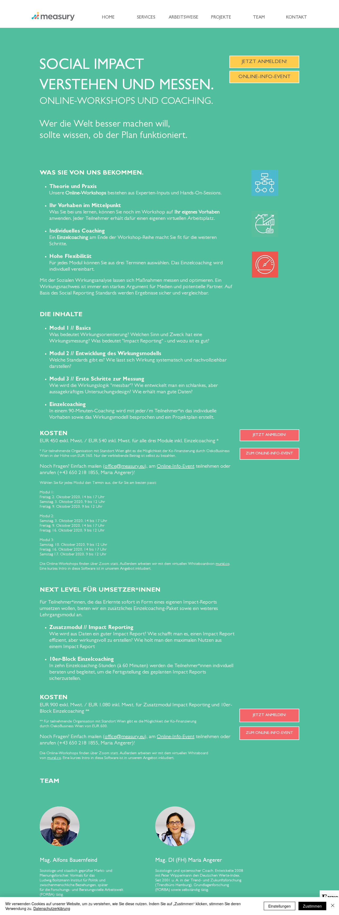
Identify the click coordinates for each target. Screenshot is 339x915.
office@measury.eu (125, 466)
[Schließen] (332, 906)
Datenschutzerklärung (51, 908)
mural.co (222, 564)
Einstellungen (279, 906)
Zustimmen (312, 906)
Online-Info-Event (175, 466)
